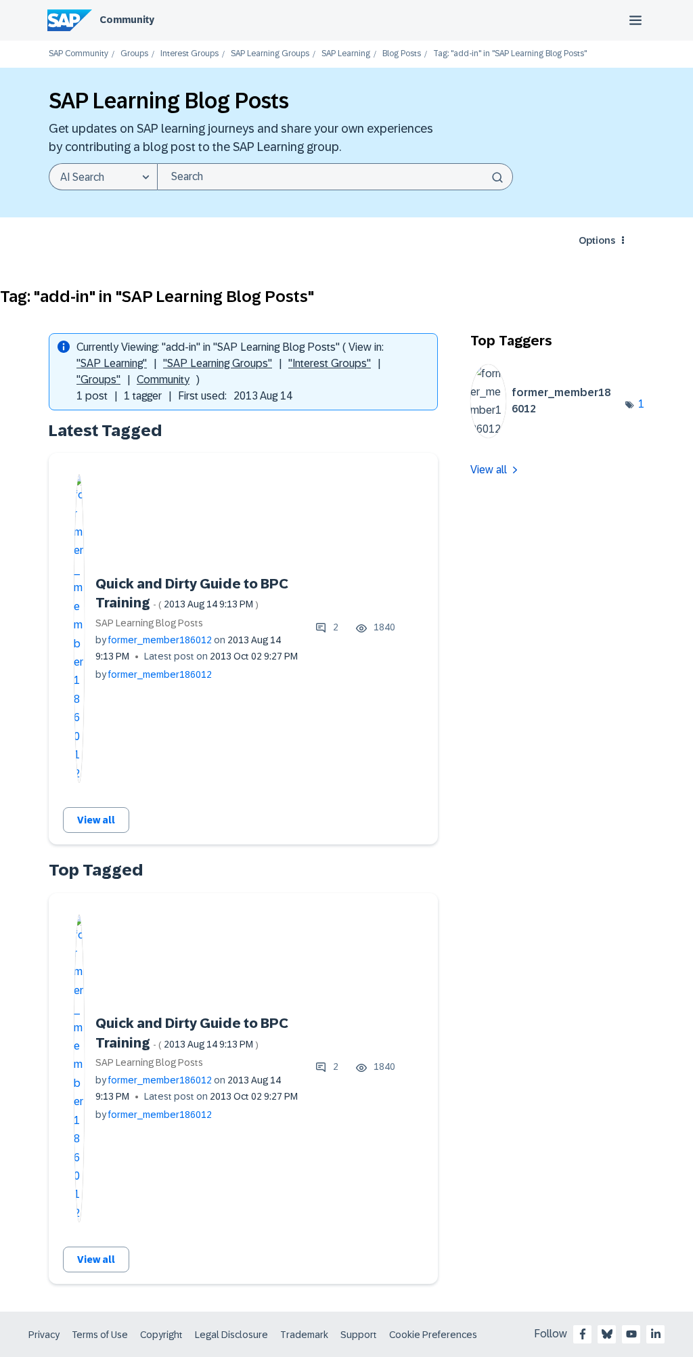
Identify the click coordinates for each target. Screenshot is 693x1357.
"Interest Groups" (329, 363)
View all (96, 820)
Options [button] (597, 240)
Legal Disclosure (231, 1334)
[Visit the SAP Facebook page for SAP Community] (582, 1334)
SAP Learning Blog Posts (149, 623)
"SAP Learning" (111, 363)
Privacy (44, 1334)
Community (126, 19)
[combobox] (335, 176)
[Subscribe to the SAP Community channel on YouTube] (631, 1334)
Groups (134, 53)
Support (358, 1334)
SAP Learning (345, 53)
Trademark (304, 1334)
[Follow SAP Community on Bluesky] (607, 1334)
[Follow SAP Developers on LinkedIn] (655, 1334)
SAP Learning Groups (270, 53)
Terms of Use (100, 1334)
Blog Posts (401, 53)
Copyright (161, 1334)
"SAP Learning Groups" (217, 363)
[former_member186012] (548, 434)
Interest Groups (189, 53)
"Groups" (98, 379)
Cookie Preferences (433, 1334)
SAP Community (78, 53)
